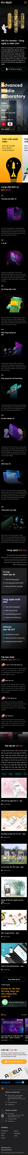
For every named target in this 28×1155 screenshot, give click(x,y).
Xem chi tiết (5, 129)
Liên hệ (3, 1138)
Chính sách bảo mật (6, 1149)
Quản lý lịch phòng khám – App (12, 966)
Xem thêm (24, 1014)
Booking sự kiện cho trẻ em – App (13, 834)
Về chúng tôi (4, 1131)
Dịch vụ (3, 1133)
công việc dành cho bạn (13, 1002)
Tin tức (16, 1135)
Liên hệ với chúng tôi (15, 1062)
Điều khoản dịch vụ (6, 1147)
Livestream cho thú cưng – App (12, 867)
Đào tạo (16, 1131)
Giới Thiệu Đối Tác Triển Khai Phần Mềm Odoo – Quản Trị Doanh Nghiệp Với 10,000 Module (12, 1037)
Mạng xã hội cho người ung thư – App (12, 901)
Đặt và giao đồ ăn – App (10, 933)
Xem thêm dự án (14, 979)
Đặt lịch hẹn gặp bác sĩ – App (11, 801)
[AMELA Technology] (6, 3)
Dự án (2, 1135)
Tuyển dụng (17, 1133)
